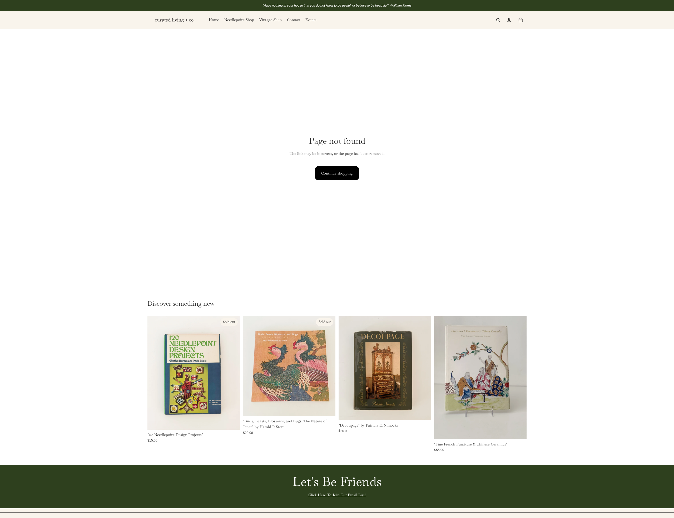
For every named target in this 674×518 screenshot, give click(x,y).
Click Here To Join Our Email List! (337, 495)
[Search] (498, 20)
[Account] (509, 20)
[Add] (423, 412)
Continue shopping (337, 173)
